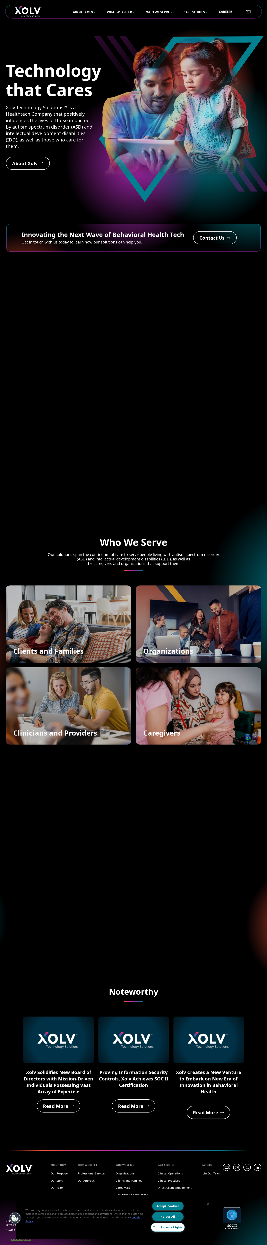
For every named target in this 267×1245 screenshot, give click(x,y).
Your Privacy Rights (168, 1227)
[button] (15, 1218)
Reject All (167, 1216)
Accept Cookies (167, 1206)
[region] (116, 1217)
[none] (84, 12)
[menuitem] (84, 12)
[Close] (207, 1204)
